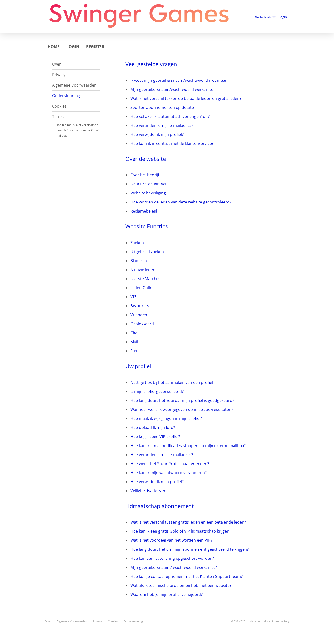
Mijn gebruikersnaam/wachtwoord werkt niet (171, 89)
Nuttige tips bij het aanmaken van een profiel (171, 382)
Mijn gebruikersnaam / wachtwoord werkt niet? (173, 567)
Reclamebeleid (143, 211)
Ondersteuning (66, 95)
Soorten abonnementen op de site (162, 107)
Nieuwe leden (142, 269)
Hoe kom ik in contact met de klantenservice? (171, 143)
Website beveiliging (148, 193)
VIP (133, 296)
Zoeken (137, 242)
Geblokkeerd (142, 323)
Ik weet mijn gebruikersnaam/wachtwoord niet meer (178, 80)
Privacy (58, 74)
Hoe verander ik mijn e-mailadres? (161, 125)
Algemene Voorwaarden (74, 85)
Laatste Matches (145, 278)
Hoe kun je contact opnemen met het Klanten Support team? (186, 576)
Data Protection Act (148, 184)
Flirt (133, 351)
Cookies (59, 106)
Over (56, 64)
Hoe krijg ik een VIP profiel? (155, 436)
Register (95, 46)
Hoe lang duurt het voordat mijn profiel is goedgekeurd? (182, 400)
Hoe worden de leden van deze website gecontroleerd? (180, 202)
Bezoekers (139, 305)
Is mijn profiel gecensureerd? (157, 391)
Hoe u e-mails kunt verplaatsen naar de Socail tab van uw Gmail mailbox (77, 130)
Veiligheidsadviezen (148, 490)
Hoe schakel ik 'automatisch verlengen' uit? (170, 116)
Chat (134, 332)
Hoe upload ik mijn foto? (152, 427)
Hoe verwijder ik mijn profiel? (157, 134)
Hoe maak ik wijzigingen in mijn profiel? (166, 418)
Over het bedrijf (144, 175)
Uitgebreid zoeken (147, 251)
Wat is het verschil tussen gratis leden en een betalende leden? (188, 522)
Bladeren (138, 260)
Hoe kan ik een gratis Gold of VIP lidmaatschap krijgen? (180, 531)
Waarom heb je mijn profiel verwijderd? (166, 594)
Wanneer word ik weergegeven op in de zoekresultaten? (181, 409)
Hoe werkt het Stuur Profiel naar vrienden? (169, 463)
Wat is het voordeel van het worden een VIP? (171, 540)
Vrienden (138, 314)
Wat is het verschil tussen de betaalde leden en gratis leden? (185, 98)
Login (283, 17)
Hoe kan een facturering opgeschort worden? (172, 558)
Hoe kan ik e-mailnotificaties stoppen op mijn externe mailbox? (188, 445)
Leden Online (142, 287)
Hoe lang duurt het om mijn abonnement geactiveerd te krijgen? (189, 549)
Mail (134, 342)
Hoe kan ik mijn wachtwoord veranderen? (168, 472)
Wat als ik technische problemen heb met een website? (180, 585)
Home (54, 46)
